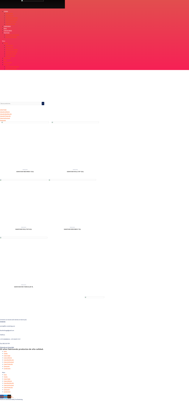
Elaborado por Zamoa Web (7, 347)
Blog (5, 28)
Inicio (5, 351)
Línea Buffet (9, 16)
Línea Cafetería (10, 24)
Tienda (6, 11)
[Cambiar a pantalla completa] (7, 402)
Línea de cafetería (5, 112)
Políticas (6, 33)
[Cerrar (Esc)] (1, 402)
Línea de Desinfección (6, 114)
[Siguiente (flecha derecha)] (4, 404)
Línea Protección (11, 22)
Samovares (3, 120)
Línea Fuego (9, 13)
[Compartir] (4, 402)
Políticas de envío (11, 37)
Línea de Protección (5, 116)
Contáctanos (8, 30)
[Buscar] (43, 103)
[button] (62, 41)
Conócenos (7, 26)
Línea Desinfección (11, 20)
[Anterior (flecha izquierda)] (1, 404)
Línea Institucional (12, 18)
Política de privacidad (12, 35)
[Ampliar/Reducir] (11, 402)
